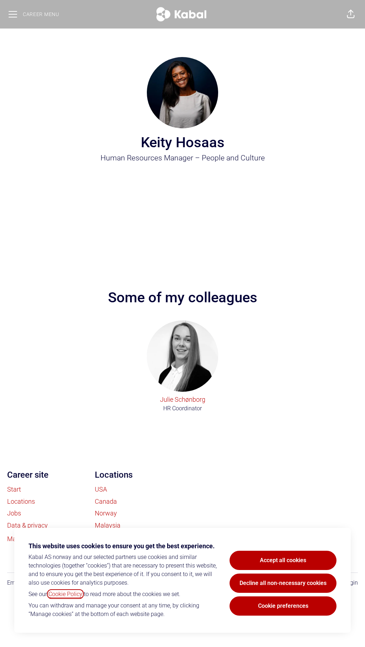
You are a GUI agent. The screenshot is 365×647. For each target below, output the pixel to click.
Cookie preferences (283, 605)
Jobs (14, 513)
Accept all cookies (283, 560)
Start (14, 489)
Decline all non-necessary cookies (283, 583)
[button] (351, 14)
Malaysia (107, 525)
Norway (106, 513)
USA (101, 489)
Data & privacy (27, 525)
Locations (21, 501)
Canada (106, 501)
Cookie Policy (65, 594)
